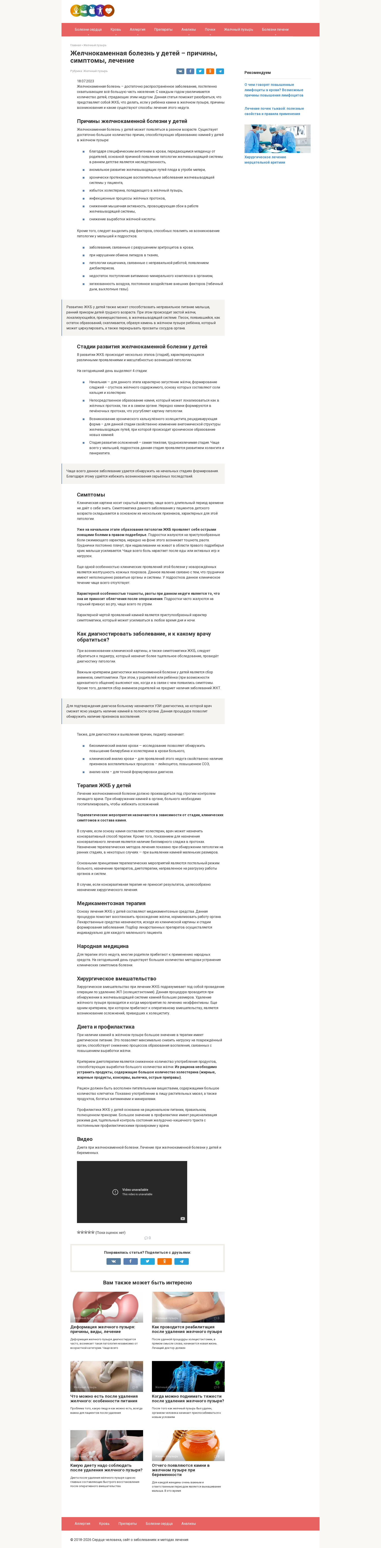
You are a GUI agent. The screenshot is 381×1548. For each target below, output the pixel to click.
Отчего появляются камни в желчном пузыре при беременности (181, 1470)
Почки (210, 29)
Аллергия (137, 29)
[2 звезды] (82, 1232)
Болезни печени (275, 29)
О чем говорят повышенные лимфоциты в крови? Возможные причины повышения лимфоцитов (274, 90)
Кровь (115, 29)
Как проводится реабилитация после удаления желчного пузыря (187, 1329)
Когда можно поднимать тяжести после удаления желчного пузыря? (188, 1398)
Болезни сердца (88, 29)
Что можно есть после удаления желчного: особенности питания (104, 1398)
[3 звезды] (86, 1232)
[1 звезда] (78, 1232)
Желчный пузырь (238, 29)
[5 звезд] (93, 1232)
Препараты (163, 29)
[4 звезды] (89, 1232)
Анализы (188, 29)
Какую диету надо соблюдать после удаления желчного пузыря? (106, 1467)
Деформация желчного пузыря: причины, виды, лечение (102, 1329)
